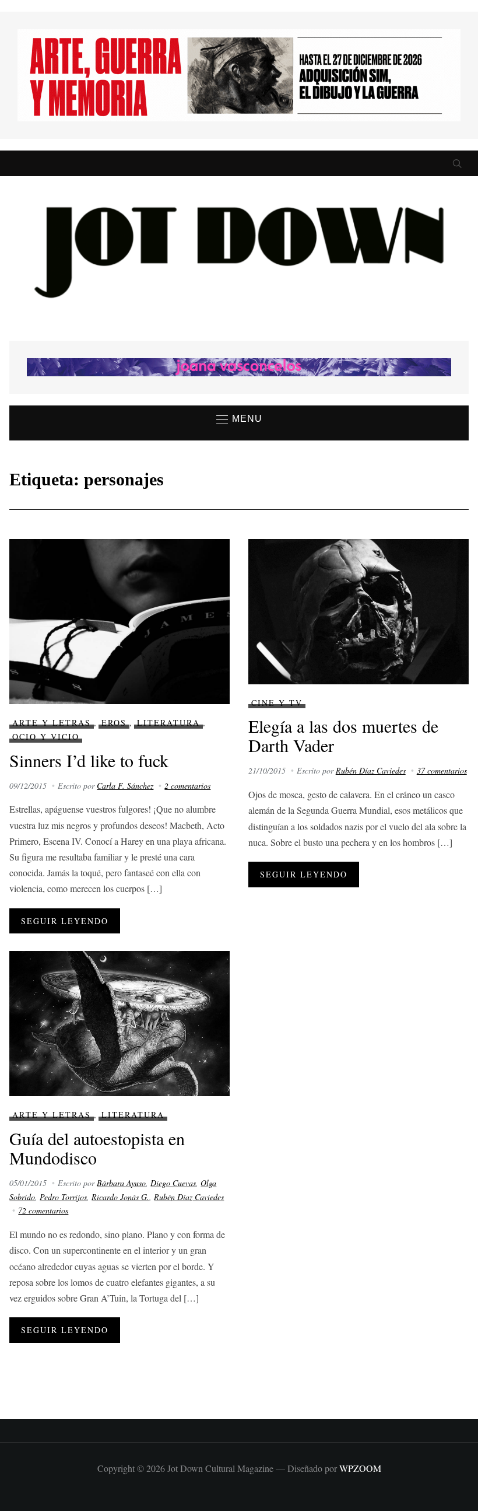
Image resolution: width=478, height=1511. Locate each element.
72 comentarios (43, 1210)
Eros (113, 722)
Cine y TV (277, 702)
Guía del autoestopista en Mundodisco (97, 1148)
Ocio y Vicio (45, 736)
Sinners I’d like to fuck (88, 760)
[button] (239, 419)
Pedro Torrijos (63, 1196)
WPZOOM (360, 1468)
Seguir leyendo (64, 920)
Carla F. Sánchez (125, 785)
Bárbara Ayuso (121, 1182)
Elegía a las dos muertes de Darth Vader (343, 735)
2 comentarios (187, 785)
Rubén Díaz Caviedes (371, 770)
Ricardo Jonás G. (120, 1196)
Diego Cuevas (173, 1182)
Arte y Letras (51, 722)
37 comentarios (442, 770)
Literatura (168, 722)
